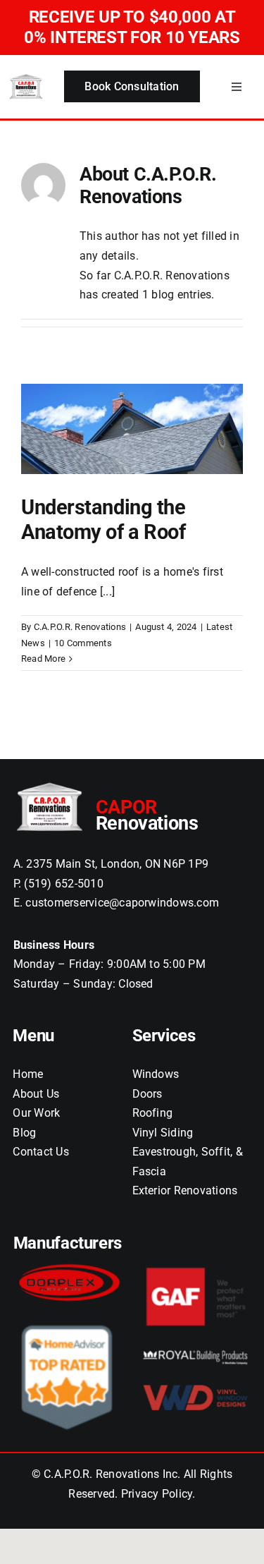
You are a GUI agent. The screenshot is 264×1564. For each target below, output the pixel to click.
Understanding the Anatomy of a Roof (103, 519)
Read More (43, 658)
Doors (147, 1094)
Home (28, 1074)
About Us (36, 1094)
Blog (24, 1132)
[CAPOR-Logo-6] (26, 78)
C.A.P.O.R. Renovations (80, 627)
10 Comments (83, 643)
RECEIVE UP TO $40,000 (131, 27)
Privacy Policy (156, 1494)
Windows (156, 1074)
